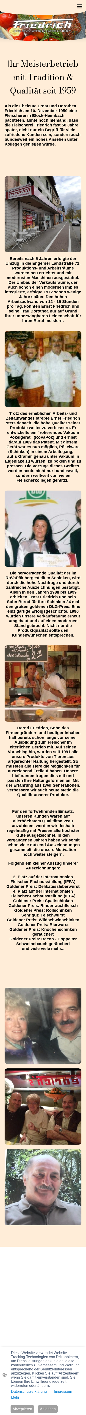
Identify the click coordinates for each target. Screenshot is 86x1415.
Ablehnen (48, 1409)
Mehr (15, 1397)
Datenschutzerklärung (29, 1391)
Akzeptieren (22, 1409)
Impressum (63, 1391)
